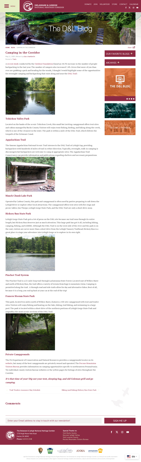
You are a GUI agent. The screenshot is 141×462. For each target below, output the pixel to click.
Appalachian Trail (16, 139)
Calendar (134, 4)
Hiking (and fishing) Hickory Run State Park (79, 390)
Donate (88, 4)
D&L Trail (72, 73)
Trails (14, 59)
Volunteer (105, 4)
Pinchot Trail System (17, 275)
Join (95, 4)
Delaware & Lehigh (10, 435)
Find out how (120, 133)
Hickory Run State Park (18, 213)
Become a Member (120, 127)
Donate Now (120, 116)
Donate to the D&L (120, 110)
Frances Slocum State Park (20, 296)
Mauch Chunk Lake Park (19, 195)
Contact (123, 4)
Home (8, 48)
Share (130, 47)
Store (114, 4)
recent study (13, 63)
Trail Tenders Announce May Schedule (24, 390)
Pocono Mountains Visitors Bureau (75, 439)
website (9, 363)
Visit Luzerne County (70, 437)
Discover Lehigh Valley (71, 435)
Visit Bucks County (70, 433)
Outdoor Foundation (44, 63)
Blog (13, 48)
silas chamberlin (29, 56)
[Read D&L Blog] (120, 82)
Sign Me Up (120, 420)
